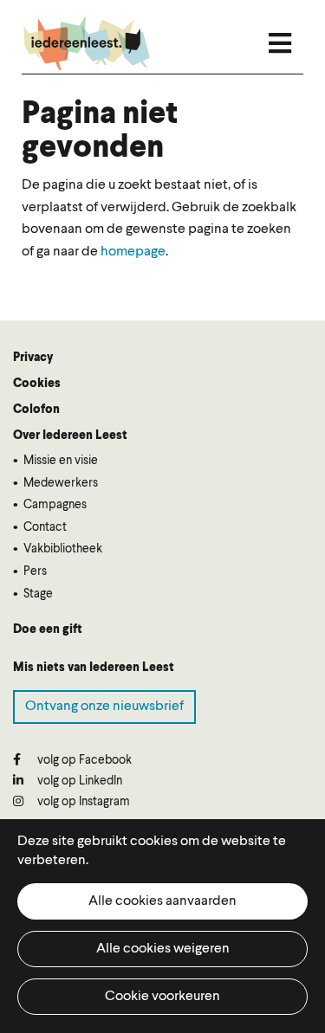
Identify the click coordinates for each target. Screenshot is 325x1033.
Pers (35, 571)
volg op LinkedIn (78, 781)
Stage (38, 594)
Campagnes (55, 505)
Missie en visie (60, 461)
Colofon (36, 410)
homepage (133, 252)
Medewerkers (60, 483)
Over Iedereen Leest (70, 435)
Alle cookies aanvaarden (162, 901)
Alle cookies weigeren (163, 949)
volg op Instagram (82, 802)
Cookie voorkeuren (162, 997)
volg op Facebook (83, 760)
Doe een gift (47, 629)
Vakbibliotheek (62, 549)
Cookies (37, 384)
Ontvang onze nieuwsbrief (104, 706)
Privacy (33, 358)
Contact (45, 527)
